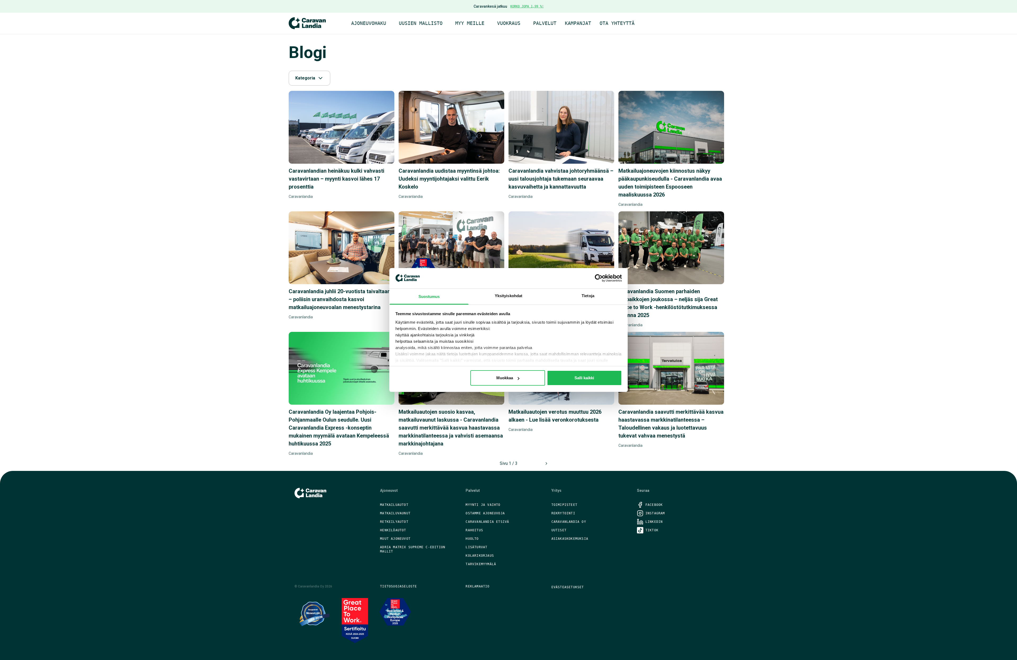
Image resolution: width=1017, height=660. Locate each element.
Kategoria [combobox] (305, 78)
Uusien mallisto (421, 23)
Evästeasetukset (567, 587)
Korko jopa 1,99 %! (527, 6)
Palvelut (544, 23)
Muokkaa (504, 378)
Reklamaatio (477, 586)
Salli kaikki (584, 378)
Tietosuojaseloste (398, 586)
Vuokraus (508, 23)
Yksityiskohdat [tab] (508, 295)
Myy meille (469, 23)
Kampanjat (578, 23)
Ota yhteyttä (617, 23)
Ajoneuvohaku (368, 23)
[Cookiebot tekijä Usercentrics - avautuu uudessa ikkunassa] (599, 278)
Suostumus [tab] (429, 296)
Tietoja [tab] (588, 295)
